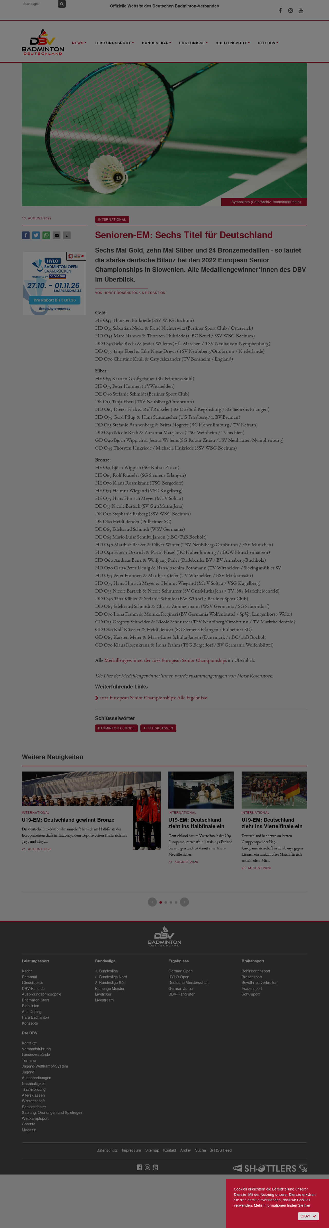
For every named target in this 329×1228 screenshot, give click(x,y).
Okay (305, 1216)
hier (307, 1205)
